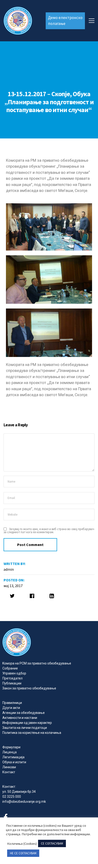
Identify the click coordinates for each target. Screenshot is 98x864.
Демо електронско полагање (65, 20)
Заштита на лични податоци (24, 728)
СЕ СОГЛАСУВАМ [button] (52, 843)
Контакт (8, 772)
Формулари (11, 747)
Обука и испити (14, 762)
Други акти (11, 708)
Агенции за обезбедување (23, 713)
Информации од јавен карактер (27, 723)
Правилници (12, 703)
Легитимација (13, 757)
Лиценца (9, 752)
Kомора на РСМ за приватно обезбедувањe (36, 663)
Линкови (9, 767)
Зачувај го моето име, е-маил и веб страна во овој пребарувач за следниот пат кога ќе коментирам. (49, 530)
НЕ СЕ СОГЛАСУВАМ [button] (23, 853)
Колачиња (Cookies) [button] (22, 843)
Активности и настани (19, 718)
